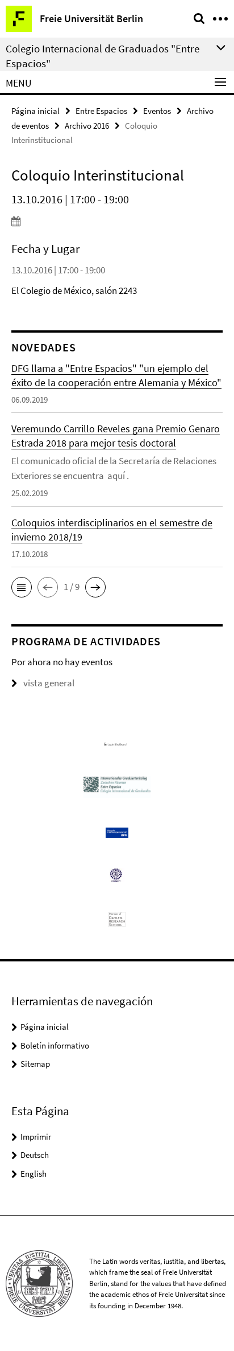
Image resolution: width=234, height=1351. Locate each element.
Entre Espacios (101, 110)
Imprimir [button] (35, 1136)
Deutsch (34, 1154)
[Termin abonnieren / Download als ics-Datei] (117, 221)
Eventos (157, 110)
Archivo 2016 (87, 125)
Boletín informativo (54, 1045)
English (33, 1173)
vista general (48, 683)
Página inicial (35, 110)
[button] (21, 587)
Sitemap (35, 1063)
